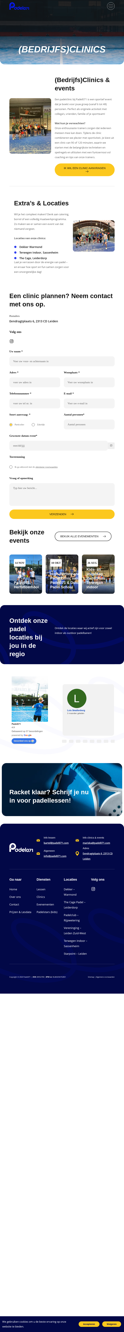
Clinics (41, 897)
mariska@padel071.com (96, 843)
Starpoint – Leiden (75, 953)
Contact (14, 904)
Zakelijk (41, 424)
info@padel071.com (55, 856)
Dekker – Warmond (70, 891)
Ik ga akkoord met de (36, 467)
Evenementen (45, 904)
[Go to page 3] (85, 741)
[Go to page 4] (92, 741)
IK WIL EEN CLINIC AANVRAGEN (85, 168)
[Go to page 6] (106, 741)
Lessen (41, 889)
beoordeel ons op (22, 740)
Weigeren (112, 1324)
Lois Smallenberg (76, 710)
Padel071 (16, 723)
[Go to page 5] (99, 741)
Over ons (15, 897)
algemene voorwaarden (47, 467)
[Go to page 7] (113, 741)
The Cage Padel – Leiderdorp (74, 904)
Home (13, 889)
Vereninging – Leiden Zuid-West (75, 930)
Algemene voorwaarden (105, 977)
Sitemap (91, 977)
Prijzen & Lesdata (20, 912)
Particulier (19, 424)
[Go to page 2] (78, 741)
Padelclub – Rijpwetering (72, 917)
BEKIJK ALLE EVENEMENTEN (79, 536)
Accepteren (89, 1324)
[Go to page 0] (64, 741)
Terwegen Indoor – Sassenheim (75, 943)
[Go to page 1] (71, 741)
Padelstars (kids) (47, 912)
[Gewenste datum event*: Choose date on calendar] (111, 445)
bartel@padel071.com (56, 843)
